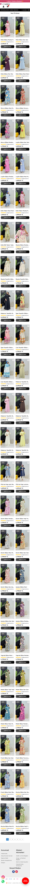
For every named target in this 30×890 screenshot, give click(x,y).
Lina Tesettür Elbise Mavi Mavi (7, 382)
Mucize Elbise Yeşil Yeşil (22, 826)
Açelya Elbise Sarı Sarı (7, 621)
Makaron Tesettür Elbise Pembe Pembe (7, 416)
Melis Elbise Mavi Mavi (22, 74)
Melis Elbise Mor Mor (7, 74)
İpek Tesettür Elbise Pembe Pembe (7, 347)
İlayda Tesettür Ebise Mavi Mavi (22, 279)
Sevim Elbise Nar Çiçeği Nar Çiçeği (7, 587)
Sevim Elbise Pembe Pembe (7, 518)
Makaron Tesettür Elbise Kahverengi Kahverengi (22, 416)
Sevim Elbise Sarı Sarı (22, 553)
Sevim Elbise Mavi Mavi (7, 553)
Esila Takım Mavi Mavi (7, 211)
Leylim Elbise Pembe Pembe (7, 176)
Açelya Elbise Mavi (21, 587)
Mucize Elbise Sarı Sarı (22, 792)
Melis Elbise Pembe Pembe (7, 40)
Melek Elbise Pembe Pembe (22, 724)
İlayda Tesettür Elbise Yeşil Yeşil (7, 279)
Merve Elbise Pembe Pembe (7, 142)
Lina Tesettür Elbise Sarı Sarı (22, 347)
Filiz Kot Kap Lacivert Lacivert (22, 484)
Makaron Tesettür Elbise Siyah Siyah (7, 313)
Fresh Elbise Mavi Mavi (7, 792)
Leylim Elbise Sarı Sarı (22, 142)
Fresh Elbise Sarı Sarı (7, 758)
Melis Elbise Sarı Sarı (22, 40)
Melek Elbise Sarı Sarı (22, 689)
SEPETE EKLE (7, 46)
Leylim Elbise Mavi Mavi (22, 176)
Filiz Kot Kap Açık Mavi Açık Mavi (7, 484)
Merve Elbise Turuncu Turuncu (22, 108)
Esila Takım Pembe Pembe (22, 211)
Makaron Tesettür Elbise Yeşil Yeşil (22, 382)
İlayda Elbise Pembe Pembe (22, 245)
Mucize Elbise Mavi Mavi (7, 826)
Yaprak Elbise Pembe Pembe (22, 655)
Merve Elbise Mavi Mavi (7, 108)
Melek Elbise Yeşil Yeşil (7, 689)
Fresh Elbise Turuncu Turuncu (22, 758)
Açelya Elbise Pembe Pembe (22, 621)
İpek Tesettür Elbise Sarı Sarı (22, 313)
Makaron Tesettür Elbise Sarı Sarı (22, 450)
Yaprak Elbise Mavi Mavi (7, 655)
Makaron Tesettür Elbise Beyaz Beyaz (7, 450)
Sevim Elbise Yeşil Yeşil (22, 518)
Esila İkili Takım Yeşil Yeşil (7, 245)
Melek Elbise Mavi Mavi (7, 724)
